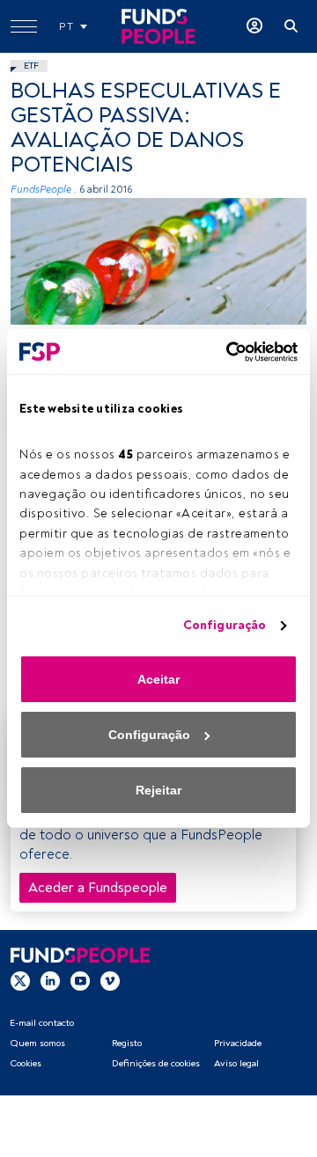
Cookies (25, 1063)
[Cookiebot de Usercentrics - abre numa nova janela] (224, 351)
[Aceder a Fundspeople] (254, 26)
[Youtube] (80, 980)
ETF (31, 65)
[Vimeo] (110, 980)
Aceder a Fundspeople (97, 888)
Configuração (224, 625)
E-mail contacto (42, 1023)
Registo (127, 1043)
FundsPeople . (44, 189)
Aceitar (158, 679)
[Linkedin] (50, 980)
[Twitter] (20, 980)
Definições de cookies (156, 1063)
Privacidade (238, 1043)
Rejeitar (158, 790)
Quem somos (37, 1043)
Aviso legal (236, 1063)
